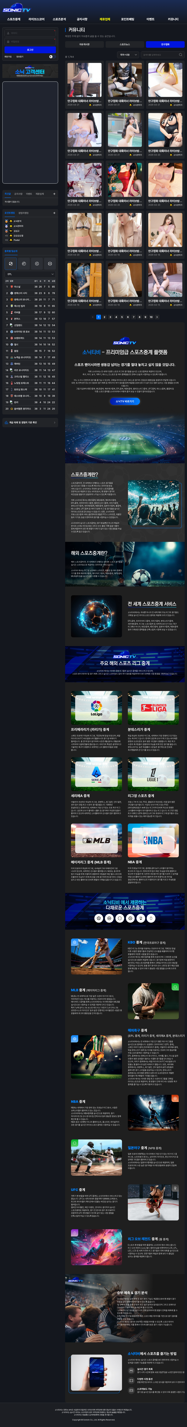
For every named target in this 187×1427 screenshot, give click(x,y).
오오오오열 (14, 235)
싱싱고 (16, 231)
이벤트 (150, 19)
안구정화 (165, 44)
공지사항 (82, 19)
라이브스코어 (36, 19)
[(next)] (157, 317)
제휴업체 (105, 19)
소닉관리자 (18, 226)
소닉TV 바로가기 (125, 401)
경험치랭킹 (23, 213)
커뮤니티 (173, 19)
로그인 (30, 49)
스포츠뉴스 (125, 44)
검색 (181, 55)
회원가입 (8, 56)
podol (12, 240)
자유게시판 (84, 44)
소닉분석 (17, 221)
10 (151, 317)
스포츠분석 (59, 19)
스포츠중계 (13, 19)
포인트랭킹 (10, 213)
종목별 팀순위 (11, 251)
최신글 (8, 193)
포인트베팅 (127, 19)
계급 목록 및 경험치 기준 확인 (23, 422)
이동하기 (54, 194)
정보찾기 (19, 56)
